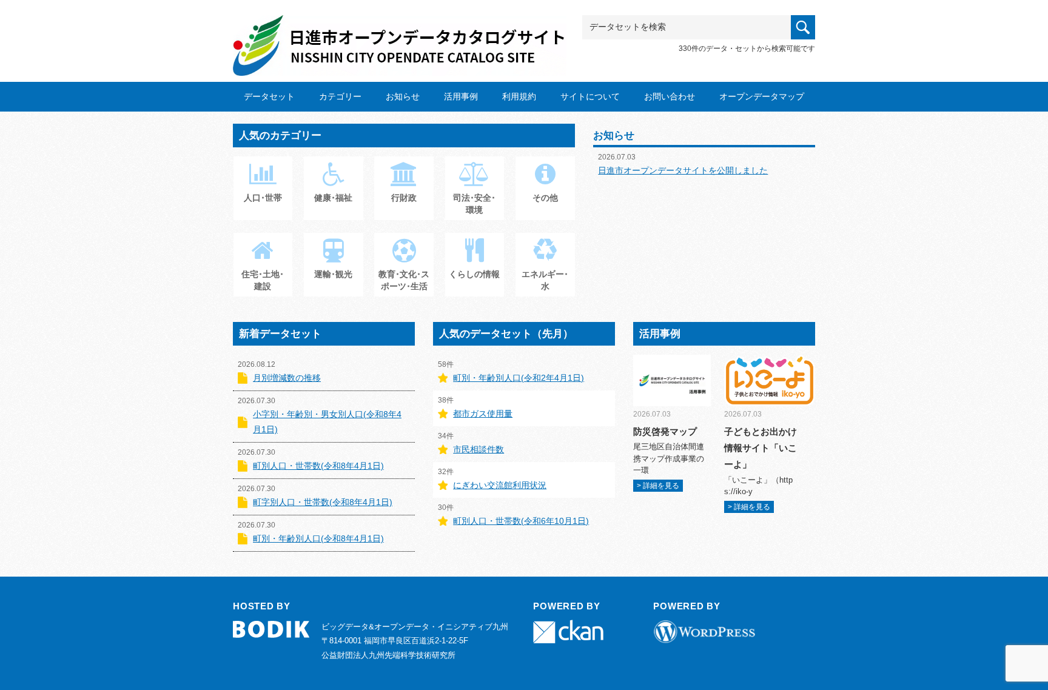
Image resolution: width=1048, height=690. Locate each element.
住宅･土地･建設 (262, 280)
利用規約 (519, 96)
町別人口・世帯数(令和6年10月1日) (521, 521)
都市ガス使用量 (482, 413)
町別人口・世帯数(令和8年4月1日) (318, 466)
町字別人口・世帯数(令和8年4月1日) (322, 502)
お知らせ (403, 96)
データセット (269, 96)
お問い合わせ (669, 96)
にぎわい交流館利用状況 (499, 485)
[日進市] (399, 34)
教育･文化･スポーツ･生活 (403, 280)
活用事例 (461, 96)
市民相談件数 (478, 449)
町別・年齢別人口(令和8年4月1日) (318, 538)
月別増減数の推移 (287, 378)
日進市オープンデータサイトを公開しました (683, 170)
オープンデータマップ (761, 96)
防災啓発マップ (665, 431)
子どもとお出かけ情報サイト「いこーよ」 (760, 447)
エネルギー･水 (545, 280)
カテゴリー (340, 96)
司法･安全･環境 (474, 204)
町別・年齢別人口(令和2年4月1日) (518, 378)
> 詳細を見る (658, 485)
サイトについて (590, 96)
